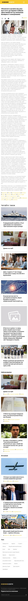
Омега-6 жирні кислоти (11, 196)
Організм (23, 192)
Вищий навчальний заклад (15, 546)
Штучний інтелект (7, 560)
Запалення (14, 199)
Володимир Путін (17, 511)
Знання (15, 563)
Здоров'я (25, 17)
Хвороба (14, 194)
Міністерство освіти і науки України (11, 552)
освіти (8, 2)
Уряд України (16, 566)
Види (9, 192)
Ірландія (6, 419)
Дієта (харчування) (16, 192)
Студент (20, 543)
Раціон (3, 194)
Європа (5, 394)
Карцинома (4, 192)
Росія (5, 511)
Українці (15, 549)
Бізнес (14, 557)
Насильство (7, 451)
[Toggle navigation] (24, 2)
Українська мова (18, 535)
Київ (12, 535)
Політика (9, 511)
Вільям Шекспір (19, 449)
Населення (8, 194)
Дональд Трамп (6, 566)
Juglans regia (8, 199)
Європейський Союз (19, 560)
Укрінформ (6, 421)
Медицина (15, 481)
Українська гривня (7, 563)
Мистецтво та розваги (13, 394)
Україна (13, 543)
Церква (22, 394)
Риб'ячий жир (16, 198)
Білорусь (10, 481)
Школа (5, 481)
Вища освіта (12, 555)
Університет (7, 535)
